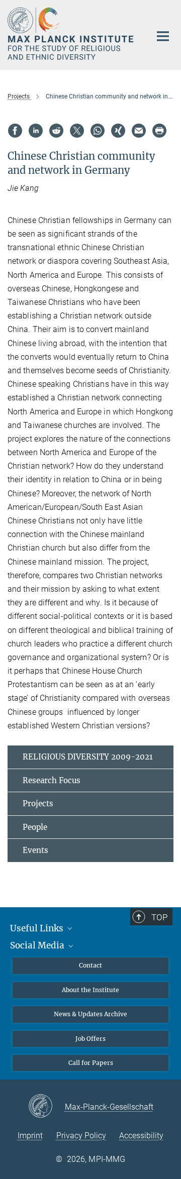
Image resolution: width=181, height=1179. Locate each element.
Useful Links (37, 928)
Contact (90, 965)
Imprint (30, 1135)
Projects (38, 803)
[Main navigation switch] (163, 36)
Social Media (38, 945)
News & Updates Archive (90, 1014)
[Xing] (118, 130)
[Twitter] (76, 130)
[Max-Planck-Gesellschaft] (46, 1107)
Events (35, 850)
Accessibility (141, 1135)
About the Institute (90, 990)
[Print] (159, 130)
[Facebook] (15, 130)
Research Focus (51, 780)
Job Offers (90, 1038)
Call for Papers (90, 1062)
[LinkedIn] (35, 130)
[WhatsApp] (97, 130)
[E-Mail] (138, 130)
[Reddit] (56, 130)
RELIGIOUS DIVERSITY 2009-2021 (88, 757)
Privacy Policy (81, 1135)
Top (159, 917)
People (35, 827)
